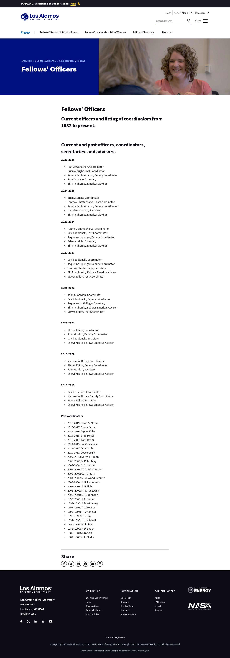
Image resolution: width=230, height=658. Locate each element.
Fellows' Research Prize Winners (59, 32)
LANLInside (160, 602)
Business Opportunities (97, 597)
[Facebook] (64, 564)
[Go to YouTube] (50, 621)
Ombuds (124, 602)
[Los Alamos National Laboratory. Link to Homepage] (40, 16)
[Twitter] (71, 564)
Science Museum (128, 614)
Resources (125, 610)
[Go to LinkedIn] (35, 621)
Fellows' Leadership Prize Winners (105, 32)
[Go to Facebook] (21, 621)
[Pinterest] (85, 564)
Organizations (92, 606)
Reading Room (127, 606)
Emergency (125, 597)
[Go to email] (93, 564)
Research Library (94, 610)
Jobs (168, 12)
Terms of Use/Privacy (115, 637)
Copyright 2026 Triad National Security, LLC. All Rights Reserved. (150, 644)
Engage (25, 32)
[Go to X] (28, 621)
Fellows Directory (143, 32)
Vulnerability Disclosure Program (134, 650)
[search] (189, 21)
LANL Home (27, 60)
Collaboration (66, 60)
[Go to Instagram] (43, 621)
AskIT (157, 597)
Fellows (81, 60)
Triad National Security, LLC (74, 644)
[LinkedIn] (78, 564)
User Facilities (92, 614)
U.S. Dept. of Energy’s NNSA (106, 644)
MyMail (158, 606)
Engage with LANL (46, 60)
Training (158, 610)
